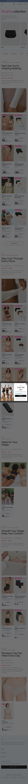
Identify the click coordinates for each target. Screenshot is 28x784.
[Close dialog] (26, 383)
